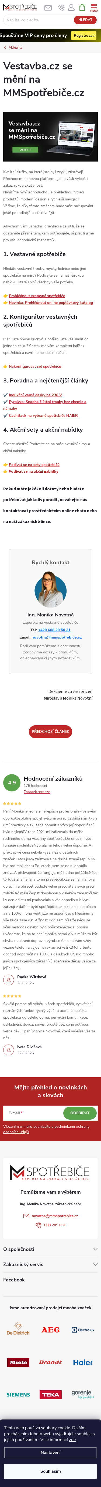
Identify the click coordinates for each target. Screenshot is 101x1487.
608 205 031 (55, 1225)
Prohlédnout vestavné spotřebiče (37, 295)
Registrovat (84, 35)
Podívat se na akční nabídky (33, 471)
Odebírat (80, 1113)
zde (72, 1440)
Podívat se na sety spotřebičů (34, 464)
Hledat (85, 20)
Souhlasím (50, 1471)
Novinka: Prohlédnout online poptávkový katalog (51, 302)
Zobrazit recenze (37, 792)
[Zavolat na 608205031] (61, 7)
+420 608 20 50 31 (54, 630)
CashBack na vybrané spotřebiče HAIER (43, 415)
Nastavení (51, 1453)
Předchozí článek (50, 731)
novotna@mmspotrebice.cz (57, 637)
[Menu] (94, 7)
